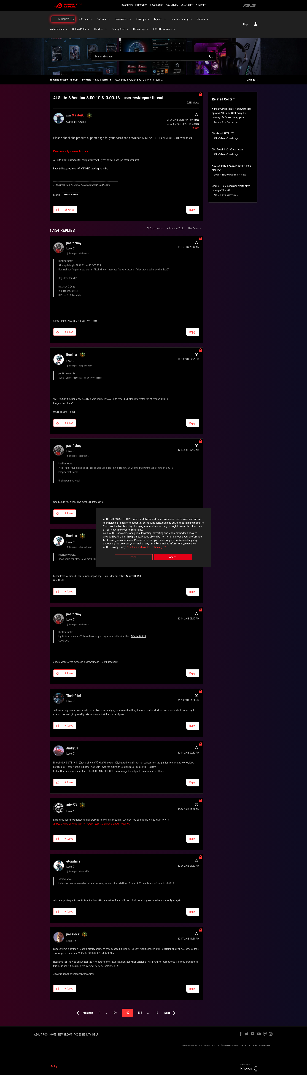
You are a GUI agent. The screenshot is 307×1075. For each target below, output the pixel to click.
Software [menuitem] (101, 19)
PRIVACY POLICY (211, 1045)
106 (114, 1012)
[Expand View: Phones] (207, 19)
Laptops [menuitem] (158, 19)
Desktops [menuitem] (141, 19)
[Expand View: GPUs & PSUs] (88, 29)
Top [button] (56, 1066)
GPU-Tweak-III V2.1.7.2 (223, 133)
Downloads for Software (224, 175)
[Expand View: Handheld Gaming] (191, 19)
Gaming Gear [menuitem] (118, 29)
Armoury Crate (220, 122)
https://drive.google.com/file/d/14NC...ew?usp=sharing (80, 168)
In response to (79, 253)
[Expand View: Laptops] (165, 19)
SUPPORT (201, 5)
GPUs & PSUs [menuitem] (79, 29)
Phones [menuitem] (201, 19)
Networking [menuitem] (139, 29)
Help (245, 24)
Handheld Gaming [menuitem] (179, 19)
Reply (192, 209)
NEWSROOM (65, 1034)
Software (86, 79)
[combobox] (153, 56)
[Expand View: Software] (109, 19)
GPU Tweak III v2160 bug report (227, 149)
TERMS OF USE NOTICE (191, 1045)
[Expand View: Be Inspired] (73, 19)
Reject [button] (134, 557)
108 (140, 1012)
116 (156, 1012)
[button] (57, 209)
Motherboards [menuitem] (57, 29)
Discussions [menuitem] (121, 19)
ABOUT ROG (41, 1034)
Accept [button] (173, 557)
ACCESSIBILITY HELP (86, 1034)
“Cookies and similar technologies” (146, 547)
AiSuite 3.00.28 (133, 576)
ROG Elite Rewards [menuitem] (162, 29)
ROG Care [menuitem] (83, 19)
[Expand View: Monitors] (106, 29)
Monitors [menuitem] (98, 29)
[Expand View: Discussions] (130, 19)
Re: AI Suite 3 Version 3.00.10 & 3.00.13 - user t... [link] (139, 79)
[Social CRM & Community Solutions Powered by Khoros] (249, 1067)
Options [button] (251, 79)
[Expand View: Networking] (147, 29)
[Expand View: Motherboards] (66, 29)
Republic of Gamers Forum (64, 79)
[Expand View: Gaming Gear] (127, 29)
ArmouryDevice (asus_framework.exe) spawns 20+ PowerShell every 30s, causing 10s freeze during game (231, 113)
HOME (52, 1034)
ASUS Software (103, 79)
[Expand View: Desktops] (148, 19)
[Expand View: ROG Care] (91, 19)
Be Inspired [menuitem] (63, 19)
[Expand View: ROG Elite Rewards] (174, 29)
